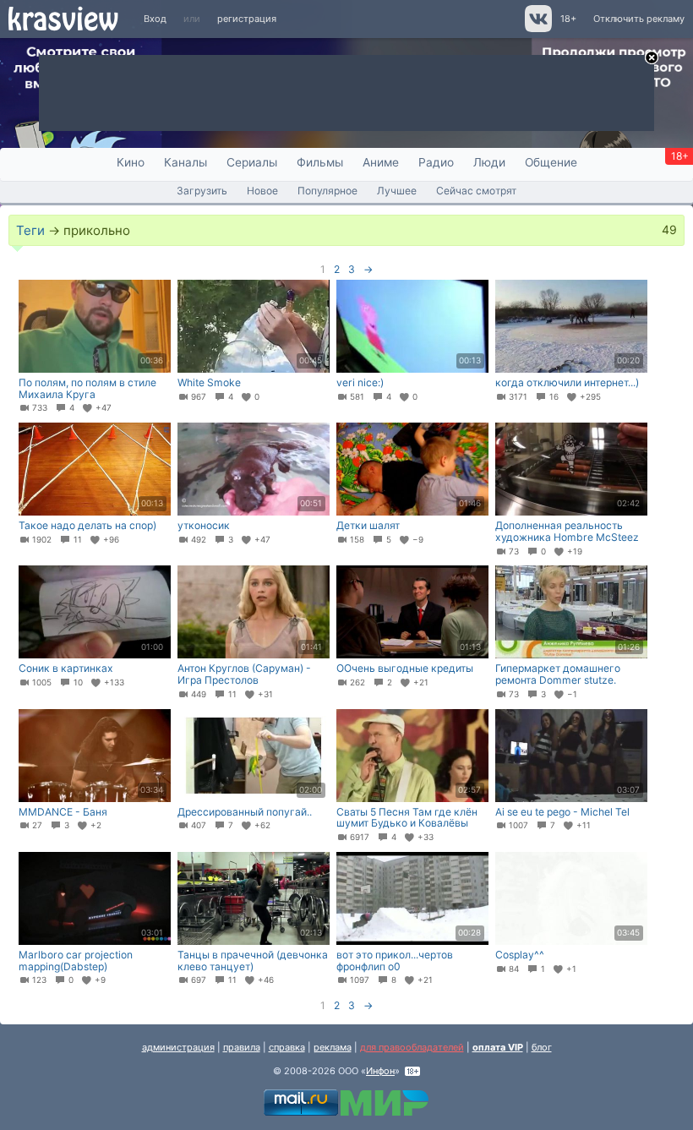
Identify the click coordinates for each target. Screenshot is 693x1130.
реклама (333, 1047)
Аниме (381, 162)
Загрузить (202, 190)
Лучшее (397, 190)
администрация (178, 1047)
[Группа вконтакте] (537, 29)
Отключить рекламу (639, 19)
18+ (568, 19)
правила (241, 1047)
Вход (155, 19)
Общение (551, 162)
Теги (30, 230)
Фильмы (320, 162)
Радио (436, 162)
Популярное (327, 190)
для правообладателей (412, 1047)
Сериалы (251, 162)
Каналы (185, 162)
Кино (131, 162)
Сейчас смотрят (476, 190)
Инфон (380, 1071)
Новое (262, 190)
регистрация (246, 19)
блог (542, 1047)
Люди (489, 162)
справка (287, 1047)
